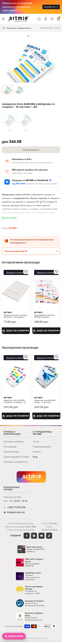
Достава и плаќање (14, 441)
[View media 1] (7, 89)
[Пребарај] (39, 19)
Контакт (37, 451)
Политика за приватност (16, 462)
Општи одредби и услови (16, 456)
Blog (35, 456)
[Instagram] (34, 536)
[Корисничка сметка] (45, 19)
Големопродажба (42, 446)
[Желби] (52, 19)
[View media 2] (19, 89)
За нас (36, 441)
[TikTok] (49, 536)
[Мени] (3, 18)
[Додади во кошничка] (16, 330)
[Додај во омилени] (26, 271)
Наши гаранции (11, 451)
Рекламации (10, 446)
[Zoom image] (29, 67)
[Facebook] (27, 536)
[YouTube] (42, 536)
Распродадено (31, 149)
